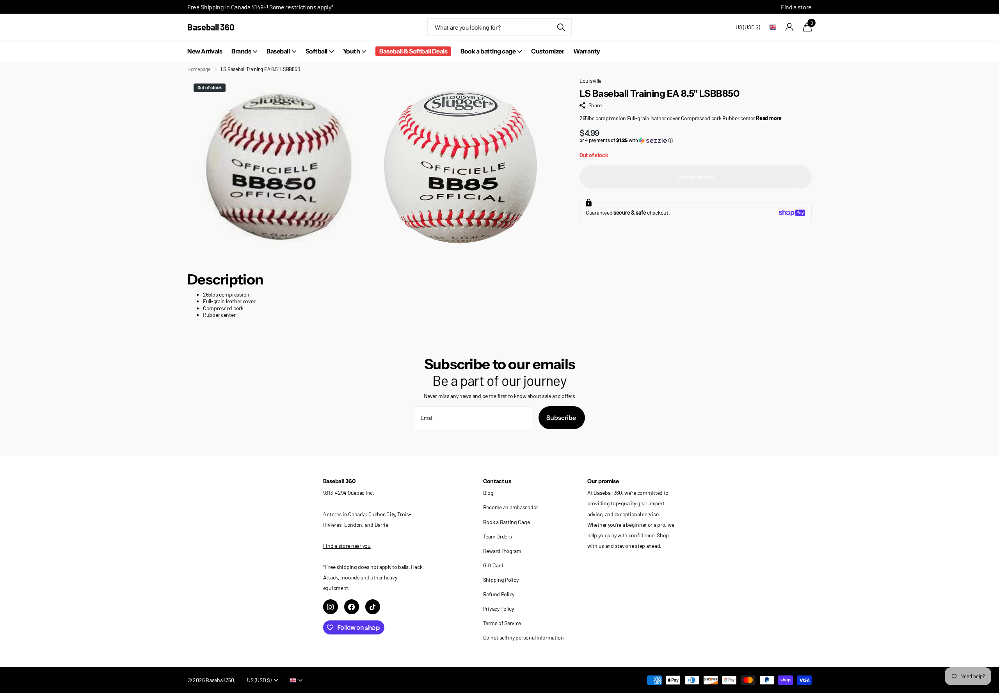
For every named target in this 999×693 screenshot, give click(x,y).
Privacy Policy (498, 608)
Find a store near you (347, 545)
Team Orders (497, 536)
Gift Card (493, 565)
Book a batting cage (487, 51)
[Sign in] (790, 27)
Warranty (586, 51)
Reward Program (502, 550)
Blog (488, 492)
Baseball (278, 51)
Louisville (590, 80)
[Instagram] (330, 606)
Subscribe (561, 417)
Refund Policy (498, 594)
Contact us (497, 481)
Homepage (199, 69)
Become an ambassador (510, 507)
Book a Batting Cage (506, 522)
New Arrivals (204, 51)
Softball (316, 51)
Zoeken (561, 27)
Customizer (547, 51)
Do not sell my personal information (523, 637)
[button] (695, 140)
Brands (241, 51)
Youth (351, 51)
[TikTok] (372, 606)
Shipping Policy (501, 579)
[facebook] (351, 606)
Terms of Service (502, 623)
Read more (768, 118)
